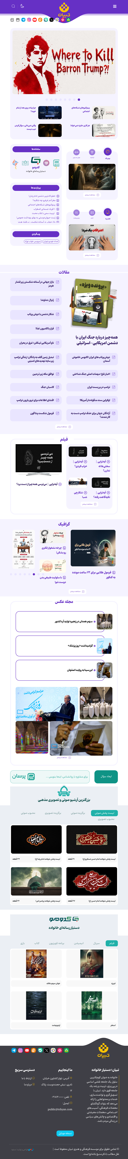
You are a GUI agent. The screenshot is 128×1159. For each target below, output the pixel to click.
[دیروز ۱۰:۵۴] (104, 112)
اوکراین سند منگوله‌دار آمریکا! (95, 400)
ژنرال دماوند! (47, 300)
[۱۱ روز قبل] (92, 177)
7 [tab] (51, 99)
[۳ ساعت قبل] (50, 112)
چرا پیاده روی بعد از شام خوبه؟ (26, 109)
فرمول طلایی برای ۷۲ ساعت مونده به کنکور (94, 575)
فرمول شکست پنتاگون (42, 413)
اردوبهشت (56, 1025)
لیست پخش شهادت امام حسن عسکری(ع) (99, 859)
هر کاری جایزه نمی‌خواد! (80, 125)
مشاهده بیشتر (90, 195)
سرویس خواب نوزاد (33, 241)
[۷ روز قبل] (52, 536)
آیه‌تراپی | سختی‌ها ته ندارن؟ (103, 466)
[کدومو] (36, 160)
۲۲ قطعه (16, 901)
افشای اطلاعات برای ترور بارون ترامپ (35, 400)
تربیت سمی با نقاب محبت (43, 213)
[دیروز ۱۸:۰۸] (104, 621)
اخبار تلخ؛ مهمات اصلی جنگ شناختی (91, 374)
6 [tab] (56, 99)
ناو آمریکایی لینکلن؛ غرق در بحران (36, 343)
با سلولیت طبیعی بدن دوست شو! (53, 579)
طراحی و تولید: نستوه (19, 1149)
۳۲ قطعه (16, 859)
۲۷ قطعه (71, 901)
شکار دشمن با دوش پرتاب (40, 314)
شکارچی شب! (80, 494)
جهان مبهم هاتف (53, 983)
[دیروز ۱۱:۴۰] (32, 737)
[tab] (108, 155)
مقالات (64, 272)
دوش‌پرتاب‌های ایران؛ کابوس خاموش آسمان (91, 359)
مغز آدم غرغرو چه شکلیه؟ (44, 200)
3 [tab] (70, 99)
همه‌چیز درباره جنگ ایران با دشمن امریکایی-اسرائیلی (97, 340)
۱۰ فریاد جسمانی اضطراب (44, 209)
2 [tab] (74, 99)
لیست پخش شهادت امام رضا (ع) (47, 859)
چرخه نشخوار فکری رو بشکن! (54, 550)
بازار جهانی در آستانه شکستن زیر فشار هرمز (36, 222)
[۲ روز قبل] (39, 458)
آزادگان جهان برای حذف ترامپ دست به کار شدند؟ (90, 415)
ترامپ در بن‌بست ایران (98, 387)
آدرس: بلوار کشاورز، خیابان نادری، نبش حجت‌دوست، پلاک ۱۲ (56, 1084)
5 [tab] (60, 99)
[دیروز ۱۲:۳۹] (104, 670)
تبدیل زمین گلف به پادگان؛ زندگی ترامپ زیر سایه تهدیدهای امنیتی (34, 359)
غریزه (113, 983)
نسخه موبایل (65, 1133)
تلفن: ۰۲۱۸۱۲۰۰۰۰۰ (60, 1097)
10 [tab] (2, 574)
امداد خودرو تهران (50, 241)
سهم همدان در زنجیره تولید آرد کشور (74, 621)
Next (15, 63)
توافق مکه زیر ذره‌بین (43, 374)
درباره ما (28, 1085)
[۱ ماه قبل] (92, 237)
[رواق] (25, 163)
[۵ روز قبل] (101, 483)
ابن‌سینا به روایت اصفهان (80, 670)
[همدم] (46, 163)
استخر (113, 1025)
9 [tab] (6, 574)
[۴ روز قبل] (78, 452)
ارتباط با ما (27, 1078)
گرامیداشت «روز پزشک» (80, 646)
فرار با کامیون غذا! (45, 328)
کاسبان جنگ (47, 387)
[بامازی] (15, 163)
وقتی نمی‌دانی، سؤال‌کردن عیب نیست (25, 127)
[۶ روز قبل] (93, 548)
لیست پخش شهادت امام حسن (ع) (102, 901)
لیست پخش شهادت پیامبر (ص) (48, 901)
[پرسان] (56, 163)
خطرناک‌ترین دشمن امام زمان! (42, 196)
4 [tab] (65, 99)
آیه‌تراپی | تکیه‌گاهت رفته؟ (101, 494)
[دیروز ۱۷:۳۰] (104, 646)
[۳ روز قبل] (101, 452)
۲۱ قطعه (71, 859)
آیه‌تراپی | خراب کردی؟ (80, 463)
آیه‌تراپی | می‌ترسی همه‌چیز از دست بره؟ (36, 484)
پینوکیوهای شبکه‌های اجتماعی (80, 109)
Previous (112, 63)
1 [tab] (79, 99)
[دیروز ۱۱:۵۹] (64, 62)
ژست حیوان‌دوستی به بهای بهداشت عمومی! (36, 217)
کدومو (35, 167)
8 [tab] (47, 99)
